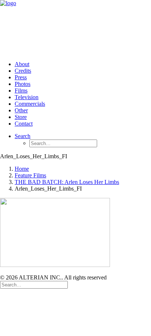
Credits (23, 71)
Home (22, 169)
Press (21, 77)
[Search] (34, 284)
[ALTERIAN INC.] (75, 27)
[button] (22, 136)
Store (21, 117)
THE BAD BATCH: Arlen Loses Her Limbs (67, 182)
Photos (22, 84)
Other (21, 110)
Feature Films (30, 175)
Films (21, 90)
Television (26, 97)
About (22, 64)
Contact (24, 123)
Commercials (30, 104)
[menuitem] (83, 64)
